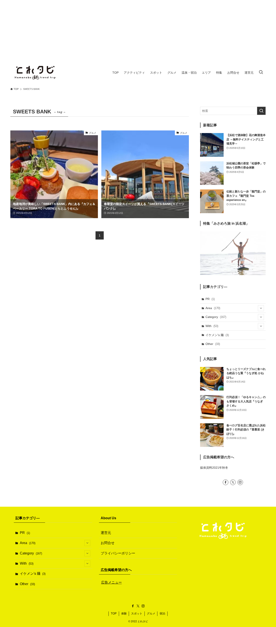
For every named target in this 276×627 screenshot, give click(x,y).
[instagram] (240, 482)
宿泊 (162, 613)
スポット (136, 613)
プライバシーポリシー (118, 553)
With (211, 326)
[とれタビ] (35, 72)
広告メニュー (111, 582)
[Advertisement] (138, 30)
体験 (124, 613)
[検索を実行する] (261, 111)
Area (212, 308)
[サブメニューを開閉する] (261, 308)
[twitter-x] (233, 482)
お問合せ (107, 543)
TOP (114, 613)
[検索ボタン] (261, 72)
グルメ (151, 613)
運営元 (106, 533)
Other (212, 344)
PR (210, 299)
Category (215, 317)
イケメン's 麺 (217, 335)
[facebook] (225, 482)
